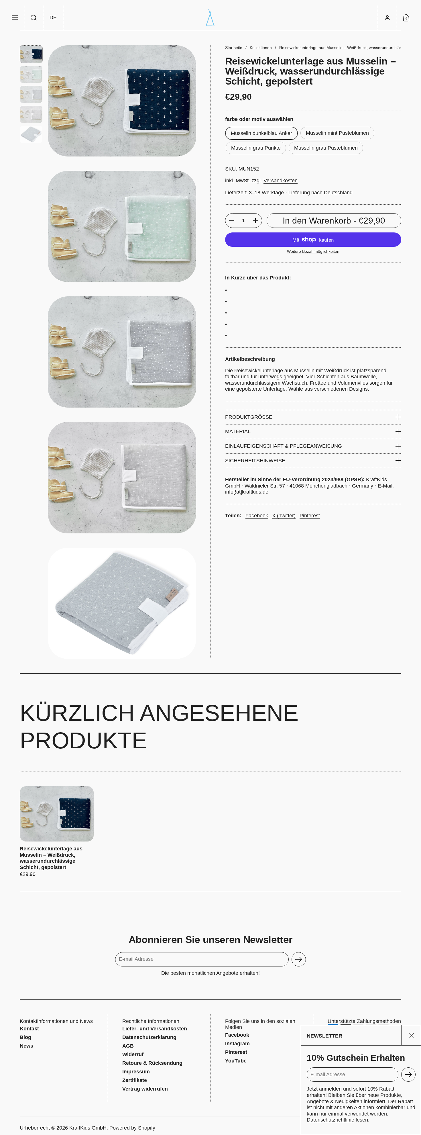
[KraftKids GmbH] (210, 17)
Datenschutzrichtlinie (330, 1120)
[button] (33, 18)
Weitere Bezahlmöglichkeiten (313, 251)
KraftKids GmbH (88, 1128)
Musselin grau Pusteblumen (326, 148)
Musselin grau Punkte (256, 148)
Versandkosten (280, 180)
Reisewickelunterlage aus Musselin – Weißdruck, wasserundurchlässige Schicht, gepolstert (56, 832)
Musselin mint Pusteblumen (337, 133)
